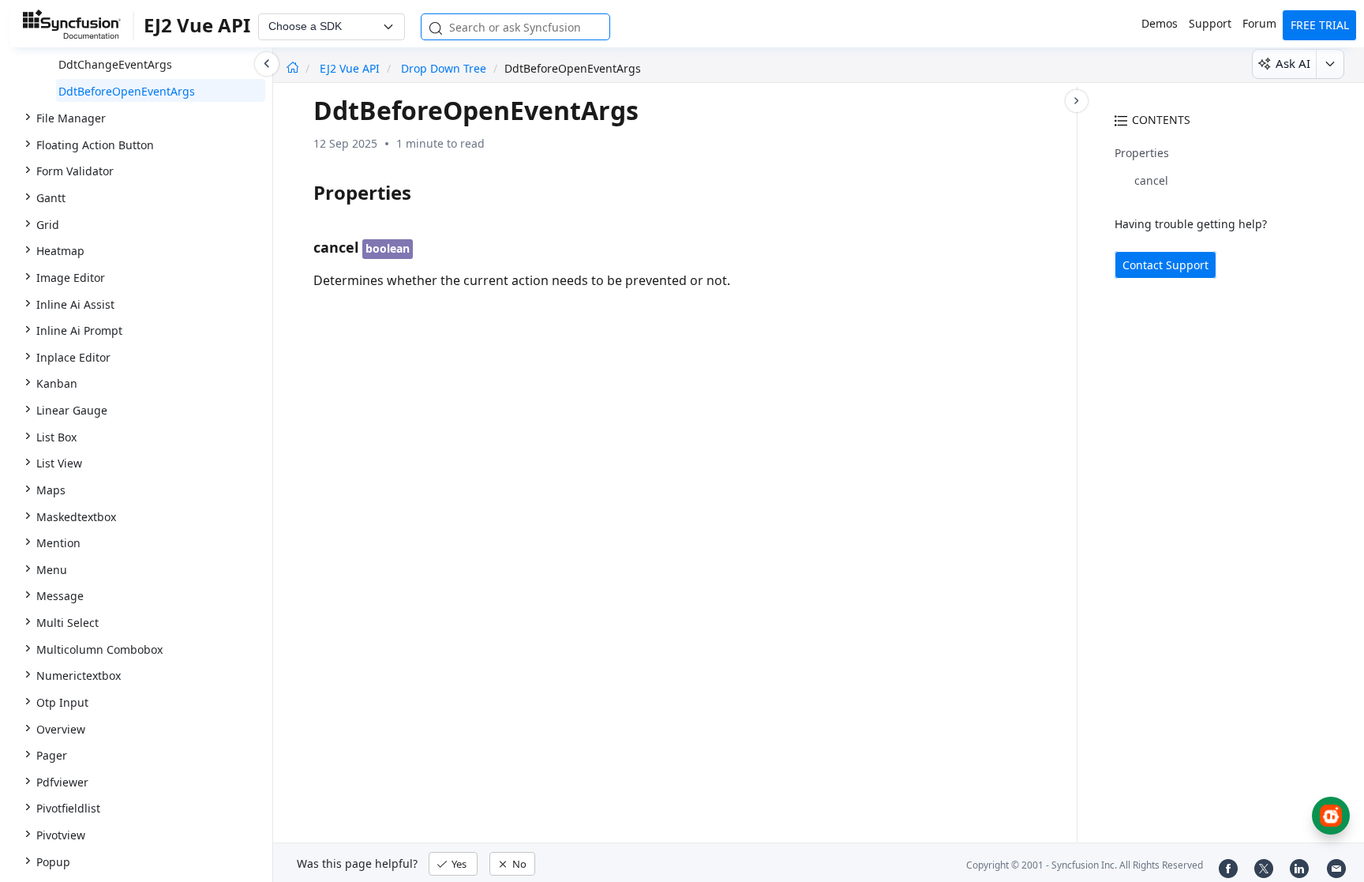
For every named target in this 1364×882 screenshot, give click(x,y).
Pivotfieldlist (68, 808)
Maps (51, 489)
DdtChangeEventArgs (115, 64)
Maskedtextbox (76, 516)
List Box (56, 437)
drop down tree (443, 68)
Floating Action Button (95, 144)
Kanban (56, 383)
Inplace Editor (73, 357)
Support (1210, 23)
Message (60, 595)
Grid (47, 224)
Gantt (51, 197)
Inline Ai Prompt (79, 330)
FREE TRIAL (1320, 24)
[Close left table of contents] (267, 64)
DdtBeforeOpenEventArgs (126, 91)
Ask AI (1293, 63)
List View (59, 463)
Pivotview (60, 835)
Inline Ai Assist (75, 304)
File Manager (71, 118)
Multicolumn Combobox (99, 649)
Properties (1142, 152)
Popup (53, 861)
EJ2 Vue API (351, 68)
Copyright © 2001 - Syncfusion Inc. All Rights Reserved (1084, 865)
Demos (1159, 23)
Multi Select (67, 622)
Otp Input (62, 702)
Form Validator (75, 170)
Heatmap (60, 250)
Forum (1259, 23)
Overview (60, 729)
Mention (58, 542)
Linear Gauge (71, 410)
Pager (51, 755)
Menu (51, 569)
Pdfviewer (62, 782)
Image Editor (70, 277)
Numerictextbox (78, 675)
